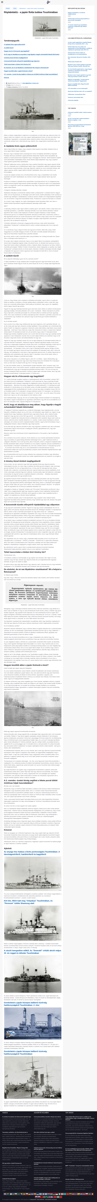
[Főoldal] (48, 2)
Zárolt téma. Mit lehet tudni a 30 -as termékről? (80, 91)
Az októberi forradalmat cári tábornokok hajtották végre (16, 1116)
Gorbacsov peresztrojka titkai (75, 97)
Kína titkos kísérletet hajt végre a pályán (44, 1132)
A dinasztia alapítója (73, 100)
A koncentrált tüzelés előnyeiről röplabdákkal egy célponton (22, 61)
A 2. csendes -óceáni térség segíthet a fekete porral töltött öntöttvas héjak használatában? (31, 74)
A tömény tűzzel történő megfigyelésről (16, 57)
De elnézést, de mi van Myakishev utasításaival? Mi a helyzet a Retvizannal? (26, 67)
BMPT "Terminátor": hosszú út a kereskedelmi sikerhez (79, 1165)
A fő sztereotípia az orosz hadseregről (77, 88)
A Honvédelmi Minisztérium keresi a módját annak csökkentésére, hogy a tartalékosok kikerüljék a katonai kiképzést (79, 1118)
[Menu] (2, 2)
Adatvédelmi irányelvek (51, 1199)
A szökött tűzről (8, 47)
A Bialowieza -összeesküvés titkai (76, 94)
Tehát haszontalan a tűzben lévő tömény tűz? (17, 64)
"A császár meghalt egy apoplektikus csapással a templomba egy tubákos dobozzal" (77, 26)
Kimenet (6, 77)
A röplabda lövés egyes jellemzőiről (14, 44)
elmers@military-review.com (30, 83)
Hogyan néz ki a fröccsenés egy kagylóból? (16, 51)
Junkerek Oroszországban (9, 1178)
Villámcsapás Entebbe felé (75, 61)
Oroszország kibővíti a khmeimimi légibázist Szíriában (79, 1133)
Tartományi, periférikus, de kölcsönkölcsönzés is (15, 1132)
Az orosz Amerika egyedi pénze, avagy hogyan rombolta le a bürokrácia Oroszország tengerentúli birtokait (80, 70)
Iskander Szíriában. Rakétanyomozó (74, 1179)
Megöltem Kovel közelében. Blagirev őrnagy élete (15, 1147)
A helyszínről (33, 1199)
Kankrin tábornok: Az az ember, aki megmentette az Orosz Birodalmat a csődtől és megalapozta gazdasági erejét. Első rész (80, 48)
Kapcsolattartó (40, 1199)
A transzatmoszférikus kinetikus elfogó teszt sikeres (47, 1116)
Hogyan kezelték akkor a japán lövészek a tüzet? (18, 71)
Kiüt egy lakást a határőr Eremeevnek (12, 1163)
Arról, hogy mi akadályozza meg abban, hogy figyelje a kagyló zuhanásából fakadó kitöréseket (31, 54)
